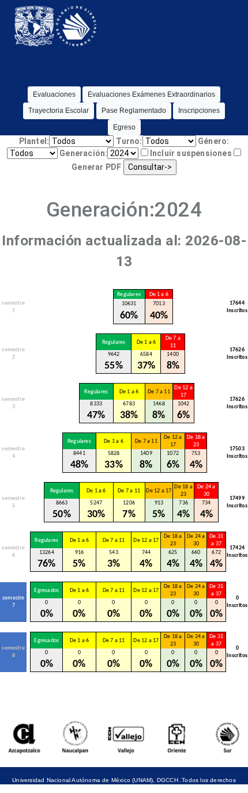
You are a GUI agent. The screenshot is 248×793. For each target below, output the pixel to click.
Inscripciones (199, 111)
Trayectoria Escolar (58, 111)
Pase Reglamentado (134, 111)
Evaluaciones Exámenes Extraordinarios (151, 94)
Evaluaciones (54, 94)
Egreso (124, 127)
